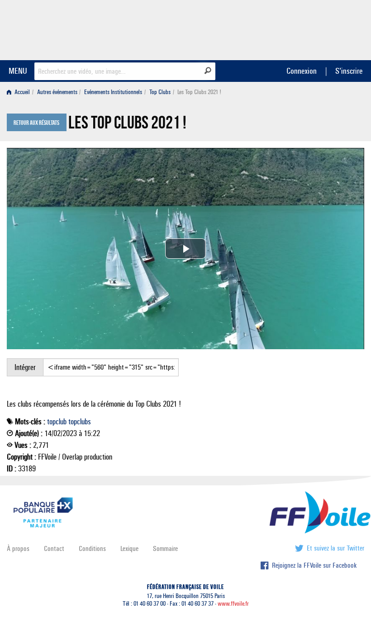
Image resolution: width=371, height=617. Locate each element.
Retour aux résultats (36, 123)
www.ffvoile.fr (233, 604)
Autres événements (57, 92)
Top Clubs (160, 92)
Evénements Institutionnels (113, 92)
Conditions (92, 548)
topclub (57, 421)
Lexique (129, 548)
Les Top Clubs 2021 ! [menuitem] (199, 92)
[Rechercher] (208, 70)
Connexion (301, 71)
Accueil (21, 92)
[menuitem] (20, 92)
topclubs (79, 421)
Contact (54, 548)
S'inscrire (348, 71)
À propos (18, 548)
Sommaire (165, 548)
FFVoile (307, 28)
